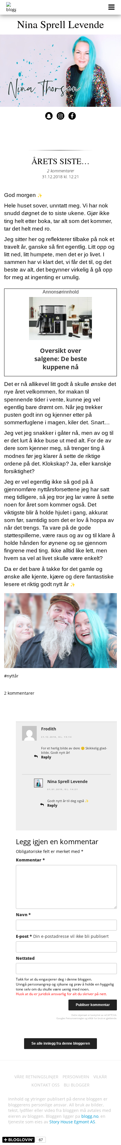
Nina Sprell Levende (60, 24)
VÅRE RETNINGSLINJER (36, 1076)
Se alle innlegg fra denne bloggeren (60, 1043)
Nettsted (25, 958)
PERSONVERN (76, 1076)
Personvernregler (75, 1018)
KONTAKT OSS (45, 1085)
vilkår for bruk (95, 1018)
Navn (23, 914)
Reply (46, 757)
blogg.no (89, 1116)
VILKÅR (100, 1076)
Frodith (48, 729)
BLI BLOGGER (77, 1085)
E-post (62, 936)
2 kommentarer (60, 171)
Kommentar (30, 860)
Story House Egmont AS (72, 1122)
